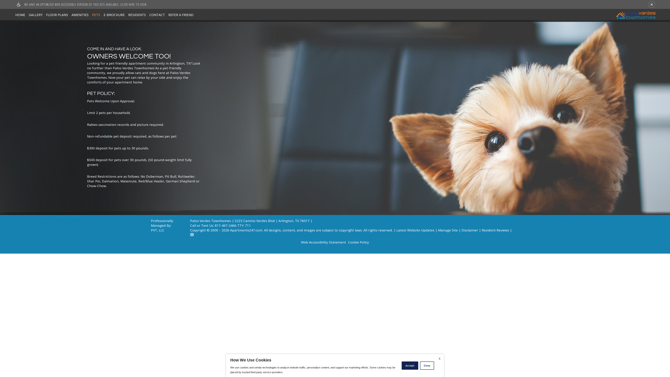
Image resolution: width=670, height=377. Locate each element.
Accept (409, 365)
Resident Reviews (495, 230)
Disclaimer (469, 230)
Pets (96, 15)
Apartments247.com (246, 230)
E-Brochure (114, 15)
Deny (427, 365)
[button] (651, 4)
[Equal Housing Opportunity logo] (191, 235)
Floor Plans (57, 15)
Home (20, 15)
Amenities (80, 15)
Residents (137, 15)
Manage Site (448, 230)
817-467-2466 (233, 225)
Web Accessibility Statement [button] (323, 242)
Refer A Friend (180, 15)
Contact (157, 15)
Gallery (36, 15)
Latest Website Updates (415, 230)
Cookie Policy (358, 242)
